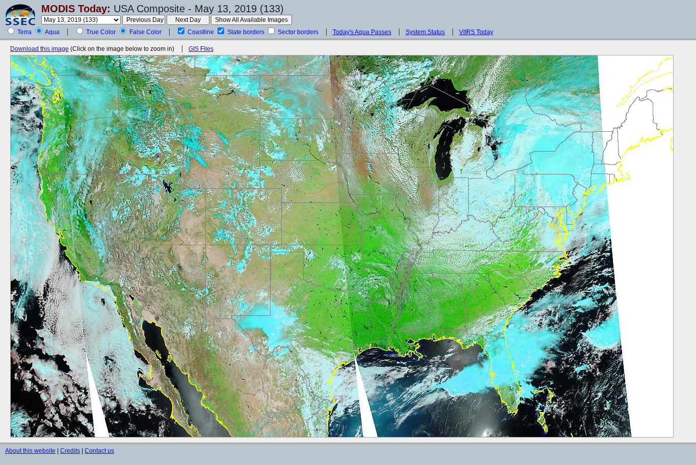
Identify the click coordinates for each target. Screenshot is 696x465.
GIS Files (201, 48)
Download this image (39, 48)
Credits (70, 450)
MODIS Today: (76, 8)
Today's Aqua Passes (362, 32)
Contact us (99, 450)
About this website (30, 450)
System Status (425, 32)
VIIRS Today (476, 32)
